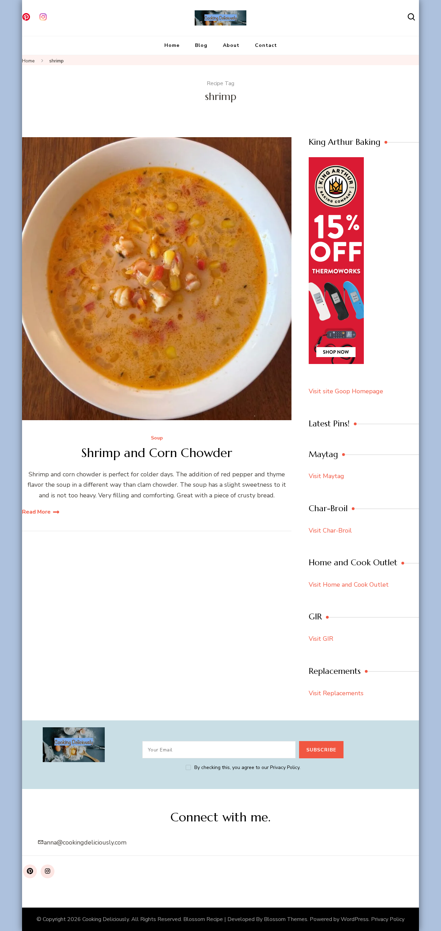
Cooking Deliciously (105, 919)
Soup (157, 438)
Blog (201, 45)
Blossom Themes (285, 919)
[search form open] (411, 17)
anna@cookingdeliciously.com (85, 842)
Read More (36, 512)
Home (172, 45)
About (231, 45)
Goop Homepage (359, 391)
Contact (266, 45)
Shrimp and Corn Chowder (156, 452)
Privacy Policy (387, 919)
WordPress (355, 919)
